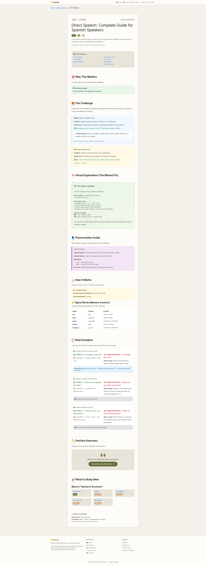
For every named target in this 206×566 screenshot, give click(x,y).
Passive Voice (77, 500)
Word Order (98, 500)
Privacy (111, 562)
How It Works (107, 59)
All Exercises (92, 548)
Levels (127, 2)
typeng (56, 2)
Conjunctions (77, 491)
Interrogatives (120, 491)
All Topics (151, 2)
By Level (91, 553)
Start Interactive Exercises (101, 464)
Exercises (136, 2)
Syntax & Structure (62, 8)
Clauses (96, 491)
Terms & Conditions (128, 550)
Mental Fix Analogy (78, 61)
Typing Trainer (91, 550)
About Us (125, 542)
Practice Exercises (109, 64)
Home (120, 2)
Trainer (142, 2)
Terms (116, 562)
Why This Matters (78, 57)
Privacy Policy (126, 548)
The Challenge (77, 59)
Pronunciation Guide (109, 57)
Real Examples (108, 61)
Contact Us (125, 545)
